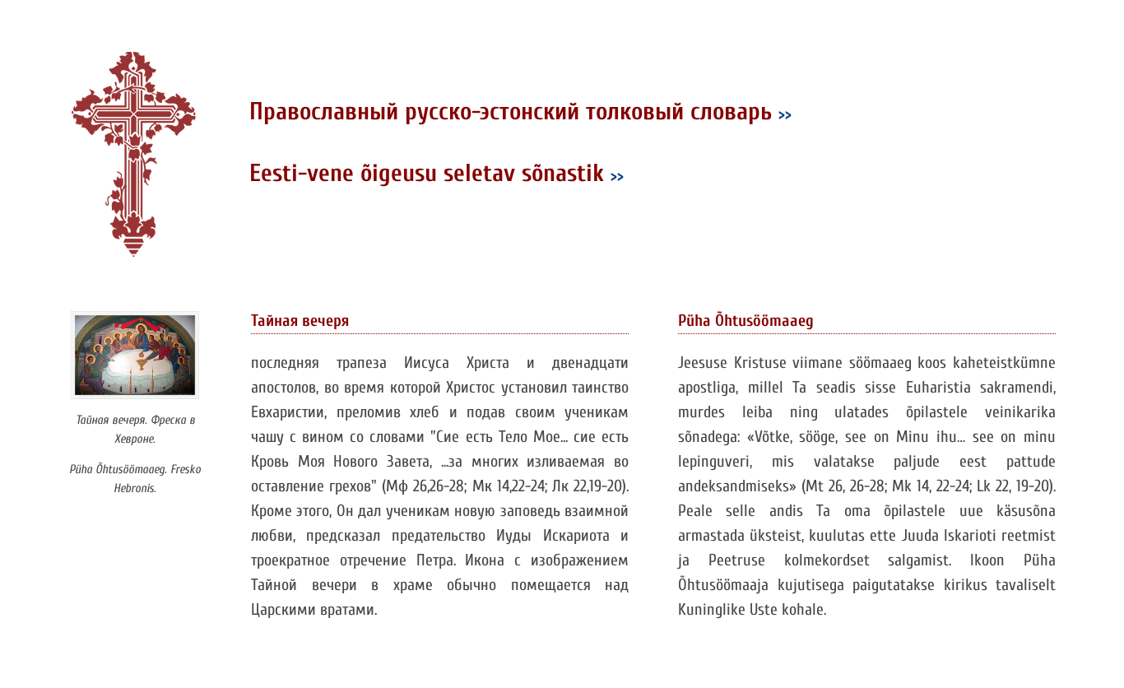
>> (785, 114)
